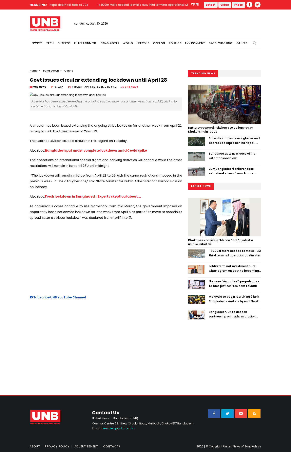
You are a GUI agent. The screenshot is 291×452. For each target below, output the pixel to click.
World (128, 43)
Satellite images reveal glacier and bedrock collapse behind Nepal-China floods (234, 140)
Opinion (159, 43)
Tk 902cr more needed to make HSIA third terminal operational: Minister (235, 253)
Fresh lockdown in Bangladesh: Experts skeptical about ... (93, 196)
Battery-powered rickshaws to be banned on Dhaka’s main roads (221, 130)
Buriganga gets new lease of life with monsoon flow (232, 156)
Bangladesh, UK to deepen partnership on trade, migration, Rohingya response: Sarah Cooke (233, 314)
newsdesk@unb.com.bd (113, 428)
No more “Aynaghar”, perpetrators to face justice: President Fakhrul (234, 283)
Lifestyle (143, 43)
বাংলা (195, 4)
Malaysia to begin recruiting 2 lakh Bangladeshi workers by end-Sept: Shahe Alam (234, 299)
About (35, 446)
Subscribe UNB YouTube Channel (59, 297)
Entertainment (85, 43)
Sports (37, 43)
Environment (195, 43)
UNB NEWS (131, 86)
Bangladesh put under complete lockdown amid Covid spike (96, 150)
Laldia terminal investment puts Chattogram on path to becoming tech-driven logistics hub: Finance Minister (234, 268)
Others (241, 43)
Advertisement (86, 446)
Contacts (111, 446)
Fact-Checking (220, 43)
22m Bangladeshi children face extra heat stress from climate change (231, 171)
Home (34, 71)
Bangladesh (110, 43)
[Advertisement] (106, 257)
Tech (50, 43)
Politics (175, 43)
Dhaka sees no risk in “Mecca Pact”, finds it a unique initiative (220, 242)
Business (64, 43)
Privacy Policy (57, 446)
